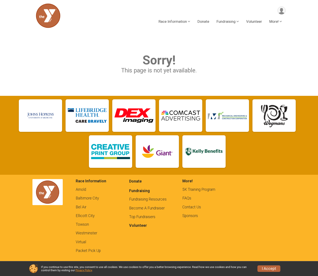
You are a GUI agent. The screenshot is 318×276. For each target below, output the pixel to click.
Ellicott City (85, 216)
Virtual (81, 242)
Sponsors (190, 216)
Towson (82, 224)
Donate (203, 21)
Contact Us (191, 207)
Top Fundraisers (142, 217)
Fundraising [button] (226, 21)
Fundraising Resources (148, 199)
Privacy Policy (83, 270)
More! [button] (274, 21)
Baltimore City (87, 198)
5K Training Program (198, 189)
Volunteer (254, 21)
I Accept (269, 268)
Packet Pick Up (88, 250)
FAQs (186, 198)
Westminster (86, 233)
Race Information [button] (173, 21)
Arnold (81, 189)
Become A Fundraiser (147, 208)
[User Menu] (282, 11)
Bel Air (81, 207)
